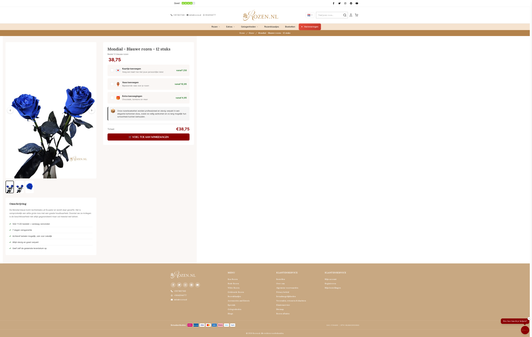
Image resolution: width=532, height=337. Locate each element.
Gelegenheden (248, 26)
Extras (229, 26)
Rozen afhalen (282, 313)
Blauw (251, 33)
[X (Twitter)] (339, 3)
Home (242, 33)
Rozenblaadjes (271, 26)
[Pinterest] (351, 3)
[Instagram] (345, 3)
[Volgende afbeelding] (92, 110)
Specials (231, 305)
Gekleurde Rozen (236, 292)
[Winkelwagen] (356, 15)
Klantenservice (283, 305)
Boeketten (290, 26)
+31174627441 (179, 15)
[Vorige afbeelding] (10, 110)
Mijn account (331, 279)
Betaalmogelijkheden (286, 296)
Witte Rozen (233, 288)
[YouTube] (357, 3)
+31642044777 (180, 295)
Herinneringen (311, 26)
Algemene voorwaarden (287, 288)
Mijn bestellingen (333, 288)
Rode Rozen (233, 283)
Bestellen (280, 279)
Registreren (330, 283)
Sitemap (280, 309)
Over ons (280, 283)
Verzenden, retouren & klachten (291, 300)
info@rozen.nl (195, 15)
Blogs (230, 313)
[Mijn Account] (351, 15)
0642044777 (210, 15)
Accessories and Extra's (239, 300)
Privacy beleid (282, 292)
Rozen (215, 26)
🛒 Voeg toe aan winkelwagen (149, 137)
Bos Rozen (233, 279)
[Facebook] (333, 3)
